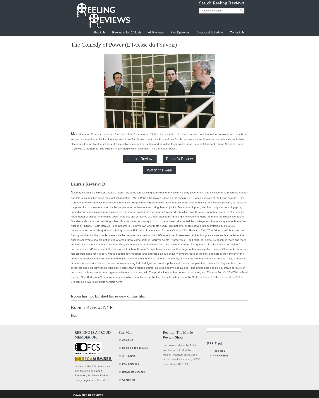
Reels (219, 350)
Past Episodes (130, 363)
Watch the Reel (159, 170)
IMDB (105, 380)
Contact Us (128, 379)
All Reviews (129, 355)
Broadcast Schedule (134, 371)
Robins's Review (179, 159)
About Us (127, 339)
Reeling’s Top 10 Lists (135, 347)
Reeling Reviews (103, 15)
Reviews (220, 355)
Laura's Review (139, 159)
